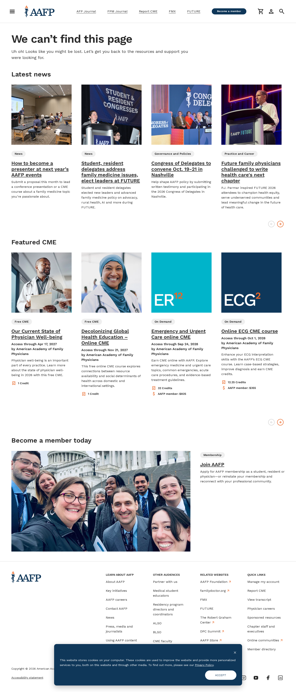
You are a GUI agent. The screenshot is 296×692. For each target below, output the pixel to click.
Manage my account (263, 582)
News (110, 617)
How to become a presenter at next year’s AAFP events (40, 169)
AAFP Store (209, 640)
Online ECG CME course (249, 331)
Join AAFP (212, 464)
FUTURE (193, 11)
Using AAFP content (121, 640)
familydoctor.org (213, 591)
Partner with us (165, 582)
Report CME (148, 11)
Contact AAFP (116, 608)
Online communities (263, 640)
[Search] (281, 11)
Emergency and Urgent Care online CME (178, 334)
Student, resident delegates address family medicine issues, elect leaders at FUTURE (110, 172)
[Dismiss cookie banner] (235, 652)
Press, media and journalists (119, 629)
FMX (172, 11)
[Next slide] (280, 224)
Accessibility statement (27, 677)
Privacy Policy (204, 665)
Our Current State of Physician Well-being (36, 334)
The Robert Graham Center (215, 620)
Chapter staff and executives (261, 629)
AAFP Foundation (213, 582)
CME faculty (162, 641)
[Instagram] (243, 677)
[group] (41, 142)
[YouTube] (255, 677)
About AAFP (115, 582)
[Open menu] (12, 11)
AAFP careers (116, 600)
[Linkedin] (280, 677)
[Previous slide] (271, 224)
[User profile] (271, 11)
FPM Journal (117, 11)
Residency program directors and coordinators (168, 609)
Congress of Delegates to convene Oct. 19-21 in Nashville (181, 169)
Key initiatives (116, 591)
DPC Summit (210, 631)
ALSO (157, 623)
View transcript (259, 600)
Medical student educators (165, 593)
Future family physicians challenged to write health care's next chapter (251, 172)
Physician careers (261, 608)
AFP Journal (86, 11)
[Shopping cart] (260, 11)
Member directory (261, 649)
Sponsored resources (264, 617)
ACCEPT (220, 675)
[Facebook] (268, 677)
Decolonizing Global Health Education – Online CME (105, 337)
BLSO (157, 632)
